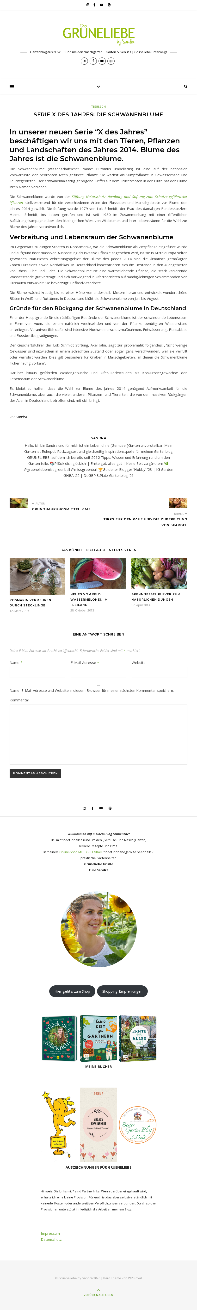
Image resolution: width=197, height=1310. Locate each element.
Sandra (21, 417)
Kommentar (19, 700)
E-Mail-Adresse (85, 662)
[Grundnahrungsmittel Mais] (19, 503)
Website (139, 662)
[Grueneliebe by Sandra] (98, 35)
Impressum (50, 1233)
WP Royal (135, 1278)
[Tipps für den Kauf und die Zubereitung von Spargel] (178, 503)
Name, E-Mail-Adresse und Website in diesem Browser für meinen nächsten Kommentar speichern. (92, 690)
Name (16, 662)
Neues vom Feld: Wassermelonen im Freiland (89, 599)
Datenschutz (51, 1239)
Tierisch (98, 107)
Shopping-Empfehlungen (122, 991)
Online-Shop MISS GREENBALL (81, 852)
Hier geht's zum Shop (72, 991)
